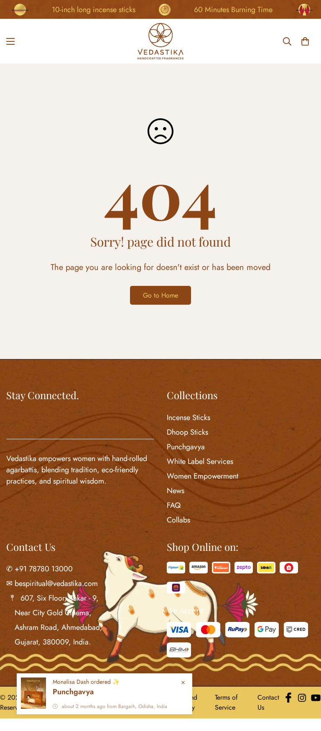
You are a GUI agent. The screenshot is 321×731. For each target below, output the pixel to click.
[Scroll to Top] (304, 685)
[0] (305, 41)
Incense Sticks (188, 417)
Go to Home (160, 295)
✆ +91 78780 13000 (39, 568)
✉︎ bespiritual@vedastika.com (52, 583)
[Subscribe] (144, 429)
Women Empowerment (202, 476)
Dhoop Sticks (187, 432)
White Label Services (200, 461)
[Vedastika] (160, 41)
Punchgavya (186, 446)
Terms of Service (226, 702)
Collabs (178, 520)
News (175, 490)
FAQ (174, 505)
